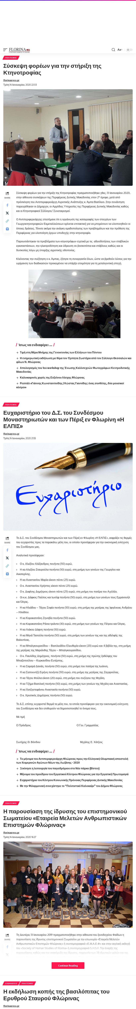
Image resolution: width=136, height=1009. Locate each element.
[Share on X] (7, 213)
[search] (113, 50)
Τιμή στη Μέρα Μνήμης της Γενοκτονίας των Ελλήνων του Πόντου (61, 352)
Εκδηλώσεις (11, 983)
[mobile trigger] (6, 49)
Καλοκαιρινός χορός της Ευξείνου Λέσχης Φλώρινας (52, 377)
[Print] (7, 229)
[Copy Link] (7, 221)
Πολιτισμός (11, 58)
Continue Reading (68, 965)
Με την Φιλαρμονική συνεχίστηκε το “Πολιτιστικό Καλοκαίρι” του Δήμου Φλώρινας (71, 786)
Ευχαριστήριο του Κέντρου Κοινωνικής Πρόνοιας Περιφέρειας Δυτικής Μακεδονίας (71, 780)
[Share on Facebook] (7, 205)
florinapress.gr (11, 80)
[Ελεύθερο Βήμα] (19, 49)
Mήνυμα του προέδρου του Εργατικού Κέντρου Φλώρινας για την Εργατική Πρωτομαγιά (74, 774)
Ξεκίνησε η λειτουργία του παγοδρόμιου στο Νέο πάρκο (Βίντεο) (60, 768)
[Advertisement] (68, 23)
